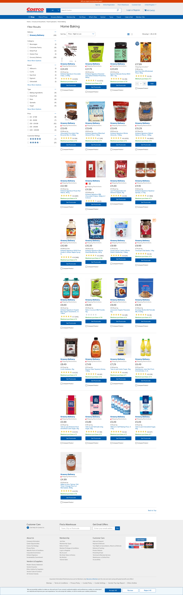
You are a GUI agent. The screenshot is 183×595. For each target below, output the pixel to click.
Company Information (33, 541)
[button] (119, 10)
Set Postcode (71, 85)
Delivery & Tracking (98, 548)
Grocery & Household (38, 22)
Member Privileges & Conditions (69, 548)
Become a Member (92, 579)
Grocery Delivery (57, 17)
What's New (93, 17)
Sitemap (49, 583)
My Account (63, 553)
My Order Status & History (67, 555)
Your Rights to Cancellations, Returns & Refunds (107, 546)
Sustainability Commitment (35, 557)
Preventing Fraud (98, 553)
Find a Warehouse (68, 524)
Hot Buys (82, 17)
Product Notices (97, 550)
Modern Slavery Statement (35, 565)
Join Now (62, 541)
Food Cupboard (51, 22)
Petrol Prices (43, 17)
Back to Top (152, 510)
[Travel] (121, 17)
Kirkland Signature (32, 555)
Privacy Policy (31, 548)
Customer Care (34, 524)
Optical (102, 17)
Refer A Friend (64, 546)
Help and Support (98, 541)
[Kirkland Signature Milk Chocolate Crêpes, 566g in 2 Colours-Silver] (90, 183)
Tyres (111, 17)
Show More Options (34, 61)
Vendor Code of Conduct (34, 571)
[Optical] (105, 17)
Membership (71, 17)
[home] (35, 10)
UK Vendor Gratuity (32, 574)
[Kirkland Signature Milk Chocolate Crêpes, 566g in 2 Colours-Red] (86, 183)
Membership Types (65, 543)
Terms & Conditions (61, 583)
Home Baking (62, 22)
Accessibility (96, 559)
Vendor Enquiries (32, 567)
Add (151, 84)
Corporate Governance (33, 553)
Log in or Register (65, 550)
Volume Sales (64, 559)
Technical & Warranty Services (102, 555)
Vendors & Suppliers (35, 561)
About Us (30, 538)
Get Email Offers (100, 524)
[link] (71, 62)
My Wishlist (63, 557)
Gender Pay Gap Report (116, 583)
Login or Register (133, 10)
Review (130, 590)
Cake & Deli (129, 17)
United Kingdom (150, 5)
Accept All (113, 590)
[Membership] (75, 17)
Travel (119, 17)
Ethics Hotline (132, 583)
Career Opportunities (33, 543)
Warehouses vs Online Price (101, 557)
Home (28, 22)
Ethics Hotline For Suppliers (35, 569)
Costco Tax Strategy (33, 546)
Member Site (140, 17)
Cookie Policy (87, 583)
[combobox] (53, 10)
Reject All (147, 590)
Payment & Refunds (99, 543)
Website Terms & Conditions (35, 550)
